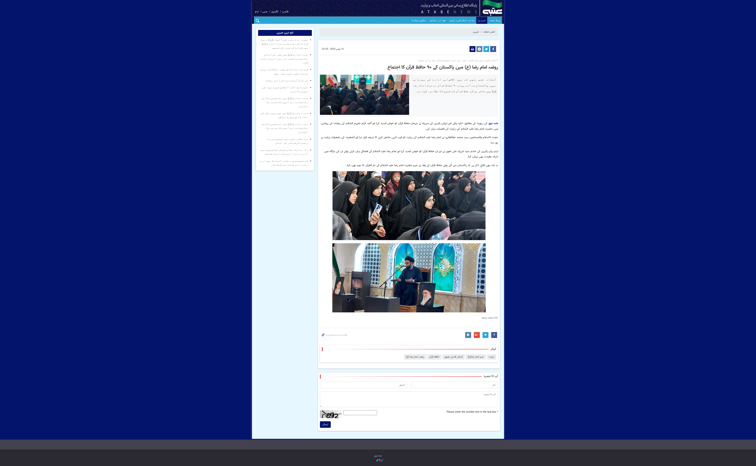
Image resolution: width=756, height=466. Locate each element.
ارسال (325, 424)
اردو (257, 12)
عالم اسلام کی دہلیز (462, 20)
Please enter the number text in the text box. (472, 412)
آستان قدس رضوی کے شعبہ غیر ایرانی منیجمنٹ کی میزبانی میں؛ (458, 60)
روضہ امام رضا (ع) (415, 357)
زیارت (491, 357)
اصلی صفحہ (489, 32)
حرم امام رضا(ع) (476, 357)
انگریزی (274, 12)
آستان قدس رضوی (453, 357)
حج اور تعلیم (437, 20)
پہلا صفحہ (494, 20)
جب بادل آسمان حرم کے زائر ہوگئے (286, 80)
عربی (265, 12)
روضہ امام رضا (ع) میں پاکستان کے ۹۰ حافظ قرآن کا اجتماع (442, 67)
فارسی (285, 12)
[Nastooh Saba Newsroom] (378, 460)
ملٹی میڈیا (418, 20)
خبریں (482, 20)
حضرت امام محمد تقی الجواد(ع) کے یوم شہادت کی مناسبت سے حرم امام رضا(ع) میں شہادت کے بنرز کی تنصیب (284, 43)
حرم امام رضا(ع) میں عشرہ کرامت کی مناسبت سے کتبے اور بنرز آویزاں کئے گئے (284, 58)
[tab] (285, 33)
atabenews (455, 8)
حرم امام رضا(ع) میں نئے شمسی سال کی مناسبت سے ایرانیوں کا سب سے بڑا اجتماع (284, 102)
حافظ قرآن (434, 357)
